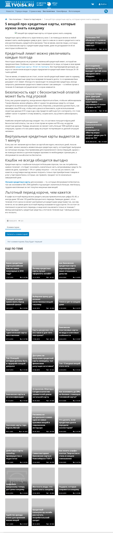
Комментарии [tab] (13, 227)
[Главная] (6, 19)
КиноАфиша (61, 11)
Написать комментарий (17, 234)
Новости (10, 11)
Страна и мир (35, 11)
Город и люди (21, 11)
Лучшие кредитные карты (17, 182)
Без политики (49, 11)
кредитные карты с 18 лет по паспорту (32, 67)
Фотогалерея (74, 11)
